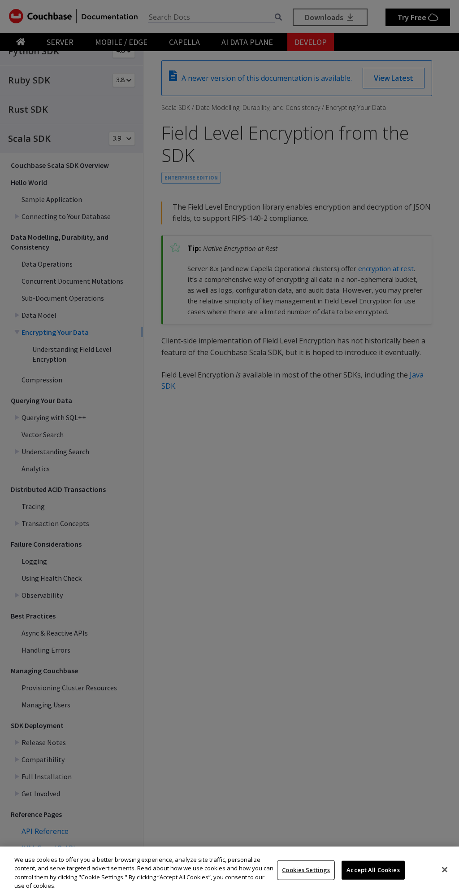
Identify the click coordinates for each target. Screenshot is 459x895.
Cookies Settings (306, 870)
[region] (229, 871)
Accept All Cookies (372, 870)
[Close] (445, 869)
